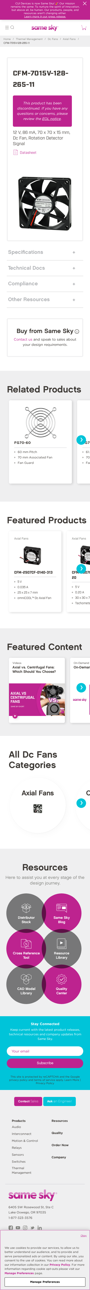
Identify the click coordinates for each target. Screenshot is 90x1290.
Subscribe (45, 1063)
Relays (17, 1147)
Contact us (23, 339)
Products (19, 1121)
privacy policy (18, 1080)
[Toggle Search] (12, 28)
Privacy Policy (45, 1083)
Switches (19, 1161)
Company (59, 1157)
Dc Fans (53, 39)
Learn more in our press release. (45, 16)
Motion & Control (25, 1140)
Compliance (23, 283)
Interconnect (21, 1134)
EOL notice (51, 119)
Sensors (18, 1154)
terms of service (44, 1080)
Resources (60, 1121)
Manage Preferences (19, 1273)
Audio (16, 1127)
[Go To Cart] (83, 27)
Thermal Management (29, 39)
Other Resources (29, 299)
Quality (57, 1133)
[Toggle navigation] (7, 28)
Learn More (71, 1080)
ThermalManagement (21, 1170)
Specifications (25, 252)
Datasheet (28, 152)
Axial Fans (69, 39)
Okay (84, 1235)
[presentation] (81, 440)
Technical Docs (26, 268)
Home (7, 39)
